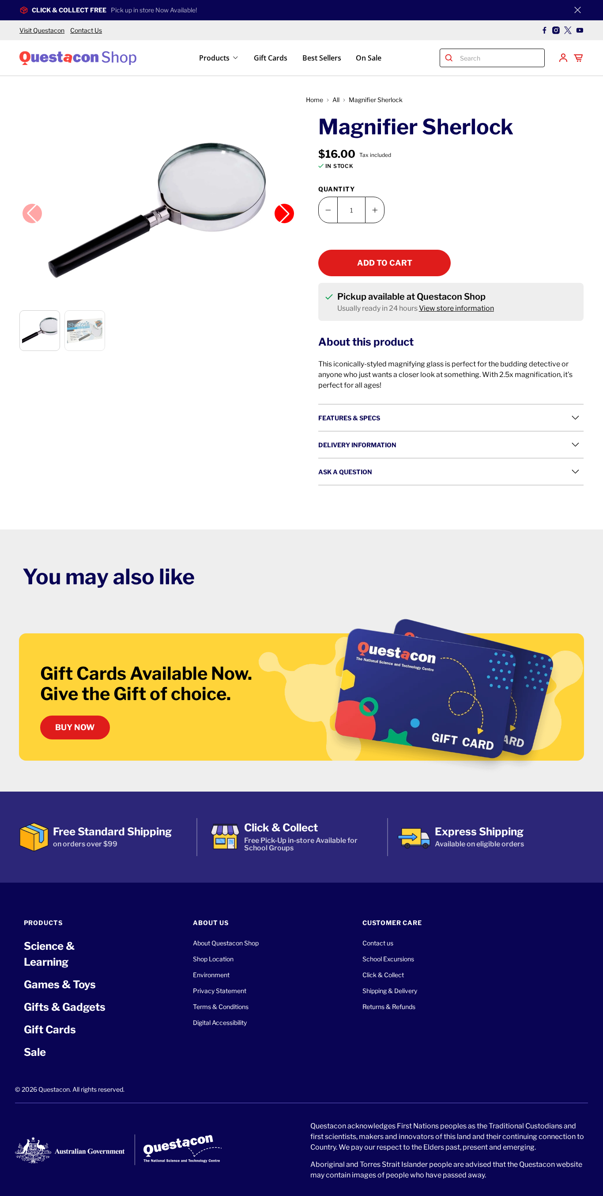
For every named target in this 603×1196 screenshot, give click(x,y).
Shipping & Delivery (389, 990)
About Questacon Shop (226, 943)
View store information (456, 308)
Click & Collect (383, 975)
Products (214, 58)
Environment (211, 975)
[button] (158, 208)
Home (314, 100)
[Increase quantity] (374, 210)
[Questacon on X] (568, 30)
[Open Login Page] (563, 58)
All (335, 100)
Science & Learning (49, 954)
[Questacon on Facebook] (544, 30)
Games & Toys (60, 984)
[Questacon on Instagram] (556, 30)
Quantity (336, 189)
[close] (577, 10)
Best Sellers (321, 58)
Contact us (377, 943)
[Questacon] (77, 58)
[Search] (449, 58)
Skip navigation (301, 25)
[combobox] (499, 58)
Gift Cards (270, 58)
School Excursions (388, 959)
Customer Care (392, 922)
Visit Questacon (41, 30)
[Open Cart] (578, 58)
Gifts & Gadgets (65, 1007)
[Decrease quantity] (328, 210)
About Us (211, 922)
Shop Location (213, 959)
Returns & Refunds (388, 1006)
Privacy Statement (219, 990)
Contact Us (86, 30)
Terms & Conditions (221, 1006)
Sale (35, 1052)
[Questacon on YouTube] (580, 30)
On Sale (368, 58)
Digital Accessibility (220, 1022)
